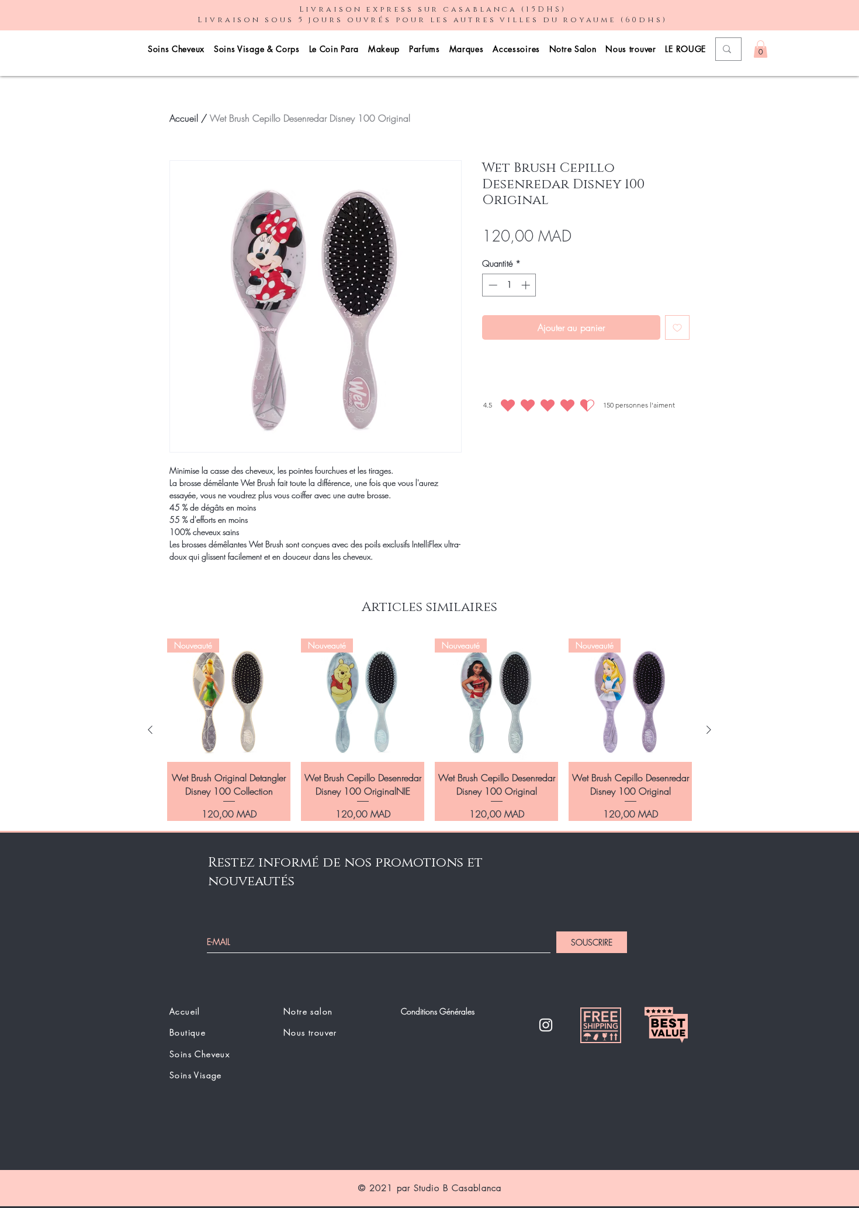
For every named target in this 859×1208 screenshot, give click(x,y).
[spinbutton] (509, 285)
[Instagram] (546, 1025)
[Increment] (527, 285)
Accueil (183, 118)
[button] (760, 49)
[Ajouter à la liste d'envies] (677, 327)
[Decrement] (492, 285)
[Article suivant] (709, 730)
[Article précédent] (150, 730)
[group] (429, 730)
